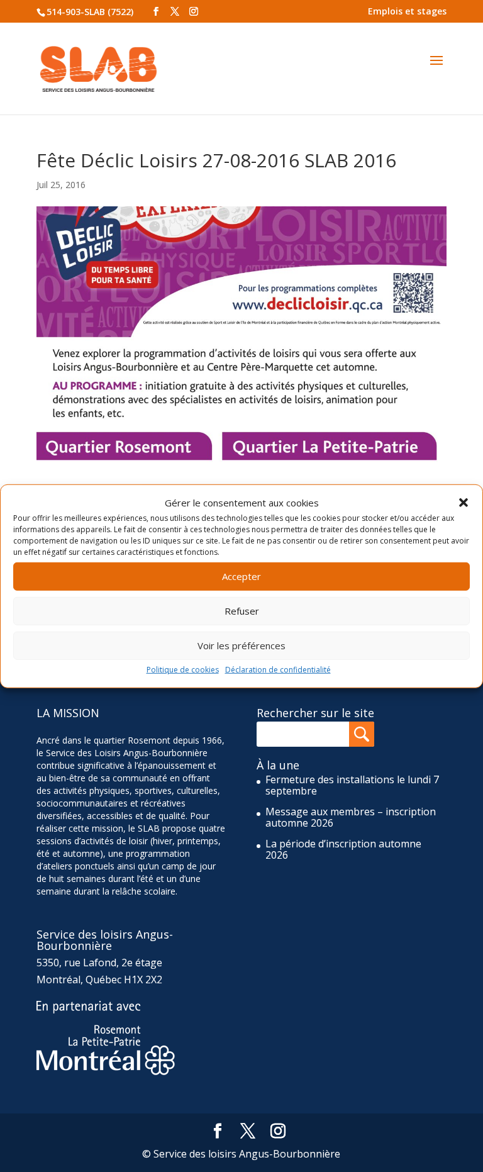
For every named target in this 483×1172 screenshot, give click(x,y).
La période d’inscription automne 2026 (343, 849)
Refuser (242, 611)
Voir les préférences (241, 645)
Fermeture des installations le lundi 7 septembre (352, 785)
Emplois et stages (407, 11)
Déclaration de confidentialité (278, 669)
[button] (463, 502)
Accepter (241, 576)
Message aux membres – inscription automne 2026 (350, 817)
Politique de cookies (183, 669)
